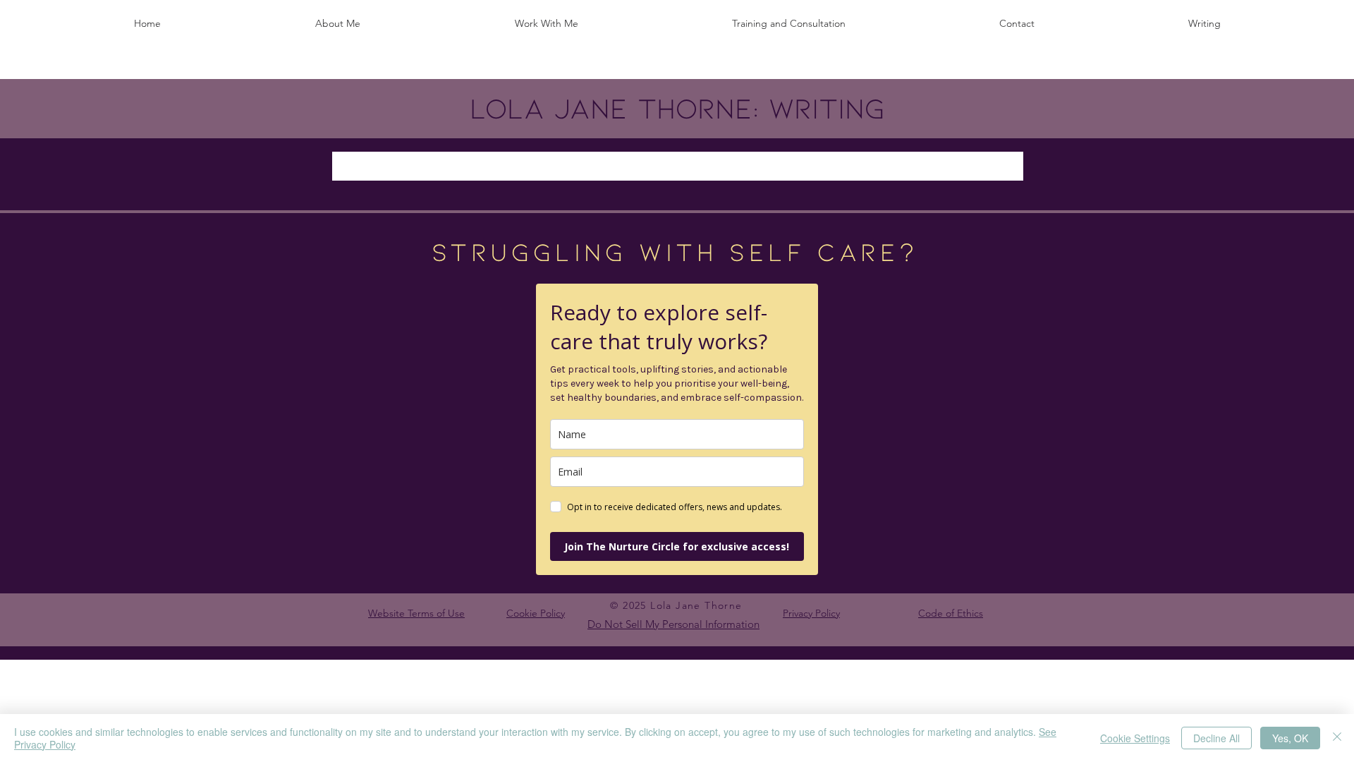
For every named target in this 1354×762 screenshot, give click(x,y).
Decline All (1216, 738)
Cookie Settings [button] (1135, 738)
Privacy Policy (811, 613)
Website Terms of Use (416, 613)
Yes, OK (1290, 738)
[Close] (1337, 738)
